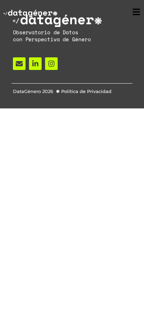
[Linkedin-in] (35, 63)
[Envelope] (19, 63)
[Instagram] (51, 63)
